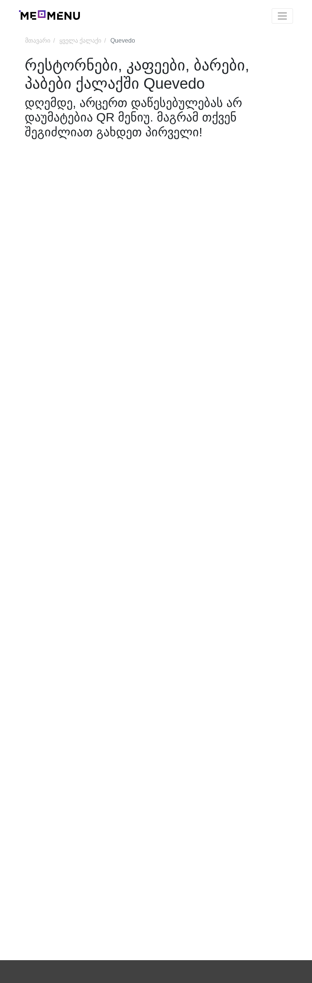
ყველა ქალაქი (80, 40)
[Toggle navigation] (282, 16)
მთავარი (37, 40)
